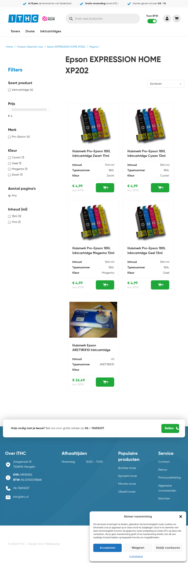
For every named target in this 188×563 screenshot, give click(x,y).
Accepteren (107, 547)
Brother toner (127, 468)
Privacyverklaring (169, 477)
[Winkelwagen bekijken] (176, 18)
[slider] (10, 109)
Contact (164, 462)
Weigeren (138, 547)
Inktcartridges (50, 31)
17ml (107, 165)
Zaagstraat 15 (22, 462)
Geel (166, 272)
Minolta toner (127, 484)
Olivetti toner (126, 491)
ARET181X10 (107, 364)
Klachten (164, 498)
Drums (30, 31)
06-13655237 (21, 488)
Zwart (110, 175)
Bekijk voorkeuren (168, 547)
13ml (162, 165)
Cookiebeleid (136, 556)
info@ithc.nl (20, 497)
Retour (162, 469)
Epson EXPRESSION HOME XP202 (66, 47)
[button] (180, 516)
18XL (111, 170)
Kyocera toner (127, 476)
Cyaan (164, 175)
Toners (15, 31)
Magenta (108, 272)
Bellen (169, 428)
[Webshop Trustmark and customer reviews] (48, 18)
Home (9, 47)
